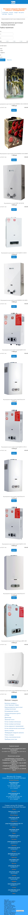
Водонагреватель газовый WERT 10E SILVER (14, 203)
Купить (14, 110)
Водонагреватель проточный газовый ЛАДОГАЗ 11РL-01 (14, 447)
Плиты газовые (9, 735)
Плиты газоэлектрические (12, 737)
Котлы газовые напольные (13, 722)
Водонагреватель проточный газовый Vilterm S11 (14, 496)
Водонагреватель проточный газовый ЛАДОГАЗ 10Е (14, 349)
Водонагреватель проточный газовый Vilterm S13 (14, 593)
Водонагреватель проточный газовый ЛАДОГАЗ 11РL (14, 544)
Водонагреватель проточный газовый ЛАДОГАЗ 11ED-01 (14, 252)
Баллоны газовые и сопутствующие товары (12, 704)
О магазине (5, 12)
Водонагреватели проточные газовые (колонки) (13, 708)
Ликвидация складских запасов (14, 733)
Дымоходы (8, 717)
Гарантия (10, 14)
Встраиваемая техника (11, 711)
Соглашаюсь (20, 911)
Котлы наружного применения (14, 726)
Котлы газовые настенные (13, 724)
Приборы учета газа (11, 739)
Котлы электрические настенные (14, 728)
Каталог (11, 12)
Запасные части (9, 719)
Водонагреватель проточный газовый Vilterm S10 (14, 399)
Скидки (16, 12)
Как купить (21, 12)
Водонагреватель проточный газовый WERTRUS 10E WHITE (14, 300)
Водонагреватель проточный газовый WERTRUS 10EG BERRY (14, 153)
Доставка (4, 14)
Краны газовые (9, 730)
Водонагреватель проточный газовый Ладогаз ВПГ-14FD (14, 641)
